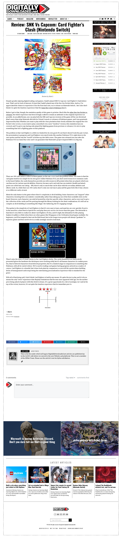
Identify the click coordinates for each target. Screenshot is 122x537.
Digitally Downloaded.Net (70, 524)
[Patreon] (108, 19)
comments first (83, 378)
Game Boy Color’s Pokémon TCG (53, 108)
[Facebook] (100, 19)
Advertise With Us (44, 528)
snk (62, 33)
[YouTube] (102, 19)
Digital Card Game (37, 33)
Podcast (20, 19)
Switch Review (67, 33)
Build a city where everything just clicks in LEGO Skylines (16, 486)
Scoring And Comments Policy (75, 528)
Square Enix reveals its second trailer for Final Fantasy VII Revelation (61, 487)
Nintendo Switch (47, 33)
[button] (70, 520)
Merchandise (41, 19)
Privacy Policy (62, 528)
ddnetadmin (21, 33)
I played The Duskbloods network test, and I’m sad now (105, 486)
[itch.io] (105, 19)
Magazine (29, 19)
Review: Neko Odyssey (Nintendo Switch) (80, 486)
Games (9, 19)
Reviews (58, 33)
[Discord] (111, 19)
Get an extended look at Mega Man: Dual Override (38, 486)
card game (29, 33)
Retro (53, 33)
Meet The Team (54, 528)
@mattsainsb (16, 316)
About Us (63, 19)
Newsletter (52, 19)
